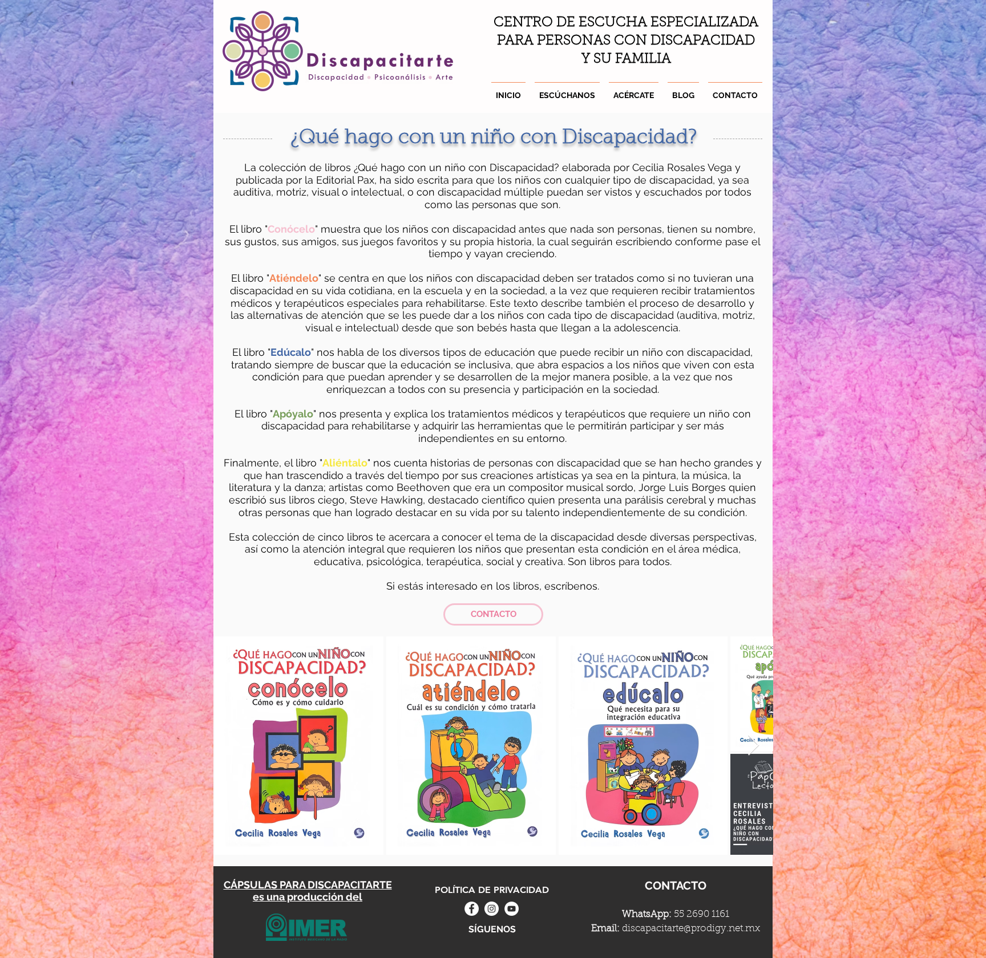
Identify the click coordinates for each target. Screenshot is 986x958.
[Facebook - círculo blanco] (471, 909)
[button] (633, 90)
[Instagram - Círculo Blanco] (491, 909)
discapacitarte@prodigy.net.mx (691, 928)
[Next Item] (753, 745)
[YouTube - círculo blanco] (511, 909)
